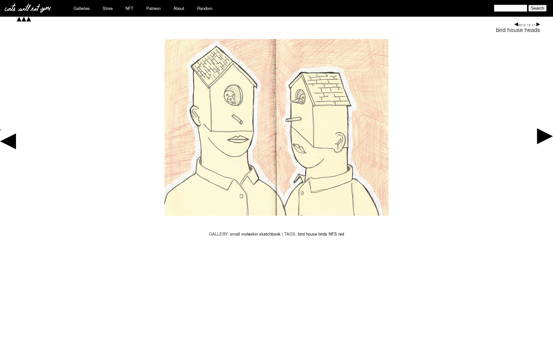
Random (204, 8)
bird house (307, 234)
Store (108, 8)
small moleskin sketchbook (255, 234)
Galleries (82, 8)
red (341, 234)
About (178, 8)
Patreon (153, 8)
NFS (333, 234)
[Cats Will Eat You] (27, 10)
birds (322, 234)
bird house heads (518, 29)
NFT (129, 8)
